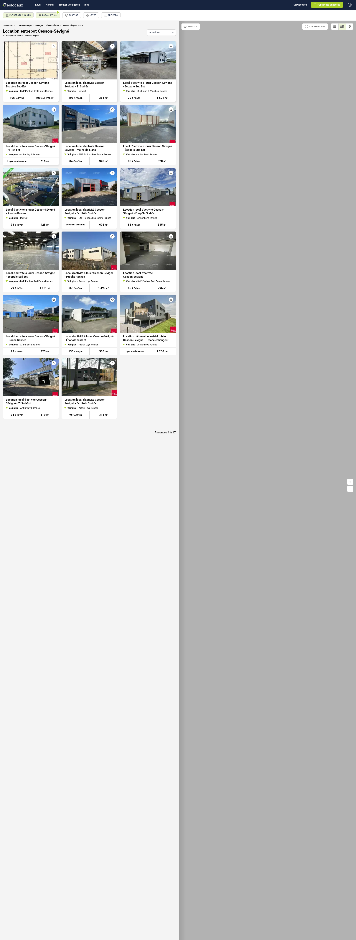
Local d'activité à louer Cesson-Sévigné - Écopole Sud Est (89, 338)
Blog (86, 4)
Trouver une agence (69, 4)
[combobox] (161, 33)
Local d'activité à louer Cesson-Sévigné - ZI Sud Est (30, 148)
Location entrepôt (24, 25)
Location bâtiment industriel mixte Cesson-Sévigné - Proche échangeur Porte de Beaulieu (145, 338)
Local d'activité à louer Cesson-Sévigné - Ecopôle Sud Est (30, 274)
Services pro (300, 4)
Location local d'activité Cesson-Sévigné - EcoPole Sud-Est (85, 401)
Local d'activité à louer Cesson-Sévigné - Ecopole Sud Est (147, 84)
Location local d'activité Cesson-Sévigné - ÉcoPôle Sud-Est (85, 211)
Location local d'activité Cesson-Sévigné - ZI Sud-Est (85, 84)
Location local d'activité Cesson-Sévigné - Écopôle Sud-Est (143, 211)
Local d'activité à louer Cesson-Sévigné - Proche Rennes (30, 211)
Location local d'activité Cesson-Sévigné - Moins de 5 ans (85, 148)
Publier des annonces (328, 4)
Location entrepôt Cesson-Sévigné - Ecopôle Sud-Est (28, 84)
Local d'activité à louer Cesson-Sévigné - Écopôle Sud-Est (147, 148)
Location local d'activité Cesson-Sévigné (138, 274)
